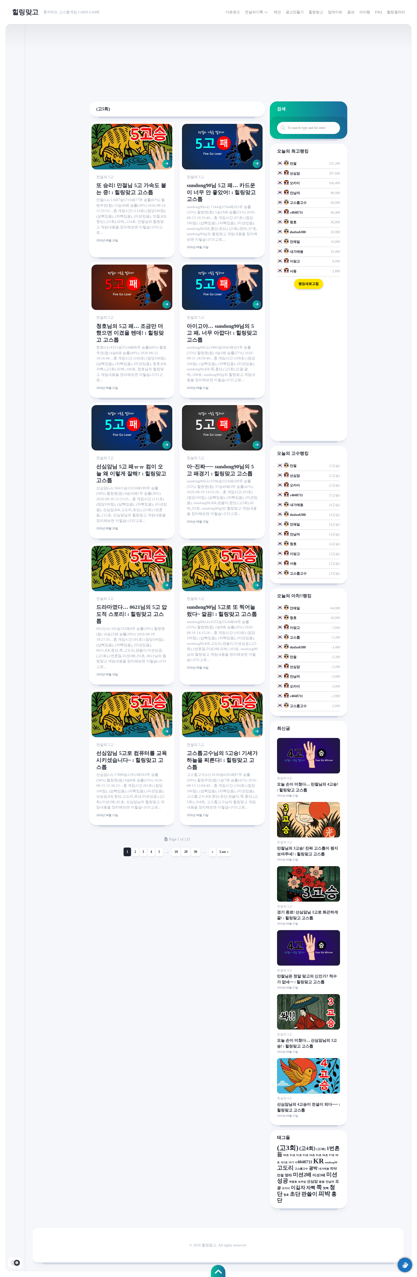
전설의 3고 (284, 842)
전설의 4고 (284, 778)
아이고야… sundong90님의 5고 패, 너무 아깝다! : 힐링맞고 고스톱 (222, 333)
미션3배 (319, 1175)
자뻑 (310, 1187)
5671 (291, 1162)
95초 (318, 1155)
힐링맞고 (25, 12)
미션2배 (302, 1175)
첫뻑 (326, 1188)
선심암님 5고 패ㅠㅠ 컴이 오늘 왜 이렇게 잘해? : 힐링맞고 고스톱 (131, 473)
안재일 (295, 242)
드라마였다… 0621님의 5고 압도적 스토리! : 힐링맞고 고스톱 (131, 614)
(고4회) (307, 1148)
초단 (295, 1194)
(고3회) (287, 1147)
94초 (312, 1155)
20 (186, 852)
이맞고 (295, 261)
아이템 (364, 12)
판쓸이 (309, 1194)
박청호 (293, 1181)
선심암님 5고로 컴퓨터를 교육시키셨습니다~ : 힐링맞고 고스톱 (131, 760)
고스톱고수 (298, 202)
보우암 (302, 1181)
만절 (293, 163)
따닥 (333, 1168)
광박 (313, 1168)
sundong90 (331, 1162)
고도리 (285, 1168)
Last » (224, 852)
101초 (284, 1162)
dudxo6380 (298, 232)
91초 (292, 1155)
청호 (293, 222)
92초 (299, 1155)
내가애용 (296, 251)
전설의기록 (254, 12)
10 (176, 852)
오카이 (295, 183)
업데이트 (335, 12)
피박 (324, 1193)
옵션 (350, 12)
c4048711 (296, 212)
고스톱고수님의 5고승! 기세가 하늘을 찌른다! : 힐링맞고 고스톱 (222, 760)
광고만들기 (295, 12)
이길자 (298, 1187)
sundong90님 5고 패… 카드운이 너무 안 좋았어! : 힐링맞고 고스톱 (221, 192)
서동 (293, 271)
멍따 (288, 1175)
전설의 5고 (105, 177)
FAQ (378, 12)
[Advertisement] (218, 58)
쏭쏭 (322, 1181)
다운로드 (233, 12)
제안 (277, 12)
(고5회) (321, 1149)
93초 (305, 1155)
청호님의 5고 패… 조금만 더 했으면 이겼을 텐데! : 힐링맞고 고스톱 (130, 333)
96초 (325, 1155)
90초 (286, 1155)
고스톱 (295, 637)
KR (318, 1161)
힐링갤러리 (396, 12)
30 (195, 852)
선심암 (295, 173)
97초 (331, 1155)
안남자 (295, 193)
